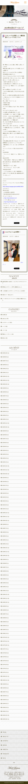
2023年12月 (5, 376)
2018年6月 (5, 617)
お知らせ (17, 236)
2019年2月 (5, 586)
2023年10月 (5, 384)
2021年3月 (5, 501)
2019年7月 (5, 567)
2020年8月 (5, 524)
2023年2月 (5, 415)
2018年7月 (5, 614)
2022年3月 (5, 454)
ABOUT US (5, 736)
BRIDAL (5, 745)
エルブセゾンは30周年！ (13, 232)
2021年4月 (5, 497)
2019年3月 (5, 582)
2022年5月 (5, 446)
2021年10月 (5, 473)
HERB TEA (5, 749)
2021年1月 (5, 508)
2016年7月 (5, 691)
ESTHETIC (5, 741)
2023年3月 (5, 411)
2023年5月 (5, 403)
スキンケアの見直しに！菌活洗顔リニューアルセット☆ (15, 36)
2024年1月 (5, 372)
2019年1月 (5, 590)
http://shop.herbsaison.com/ (10, 201)
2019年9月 (5, 559)
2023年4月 (5, 407)
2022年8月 (5, 434)
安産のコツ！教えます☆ (7, 294)
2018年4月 (5, 625)
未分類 (4, 314)
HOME (4, 732)
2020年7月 (5, 528)
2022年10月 (5, 427)
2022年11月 (5, 423)
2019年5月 (5, 575)
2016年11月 (5, 680)
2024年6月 (5, 364)
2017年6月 (5, 653)
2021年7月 (5, 485)
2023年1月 (5, 419)
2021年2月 (5, 505)
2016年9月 (5, 684)
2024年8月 (5, 357)
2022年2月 (5, 458)
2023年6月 (5, 399)
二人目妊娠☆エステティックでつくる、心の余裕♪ (13, 290)
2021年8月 (5, 481)
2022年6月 (5, 442)
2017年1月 (5, 672)
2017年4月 (5, 660)
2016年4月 (5, 703)
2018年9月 (5, 606)
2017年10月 (5, 645)
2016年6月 (5, 695)
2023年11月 (5, 380)
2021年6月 (5, 489)
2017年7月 (5, 649)
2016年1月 (5, 711)
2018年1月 (5, 633)
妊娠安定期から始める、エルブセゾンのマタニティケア (14, 282)
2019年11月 (5, 551)
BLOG (4, 758)
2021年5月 (5, 493)
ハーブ (4, 326)
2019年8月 (5, 563)
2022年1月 (5, 462)
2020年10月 (5, 520)
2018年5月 (5, 621)
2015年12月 (5, 715)
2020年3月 (5, 536)
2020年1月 (5, 543)
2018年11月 (5, 598)
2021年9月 (5, 477)
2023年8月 (5, 392)
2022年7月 (5, 438)
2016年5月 (5, 699)
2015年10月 (5, 719)
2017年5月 (5, 656)
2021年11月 (5, 469)
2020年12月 (5, 512)
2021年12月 (5, 466)
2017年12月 (5, 637)
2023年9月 (5, 388)
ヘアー (4, 330)
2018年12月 (5, 594)
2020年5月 (5, 532)
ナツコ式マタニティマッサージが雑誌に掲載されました (14, 299)
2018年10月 (5, 602)
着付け (4, 338)
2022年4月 (5, 450)
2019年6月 (5, 571)
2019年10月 (5, 555)
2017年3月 (5, 664)
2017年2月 (5, 668)
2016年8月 (5, 688)
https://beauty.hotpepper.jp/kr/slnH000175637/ (13, 186)
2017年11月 (5, 641)
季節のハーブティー (7, 334)
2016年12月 (5, 676)
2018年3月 (5, 629)
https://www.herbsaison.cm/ (10, 198)
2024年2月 (5, 368)
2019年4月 (5, 578)
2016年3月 (5, 707)
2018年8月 (5, 610)
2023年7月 (5, 395)
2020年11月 (5, 516)
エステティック (18, 41)
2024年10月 (5, 353)
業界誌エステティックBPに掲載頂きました (12, 287)
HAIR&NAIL (6, 753)
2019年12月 (5, 547)
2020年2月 (5, 540)
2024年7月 (5, 360)
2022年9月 (5, 430)
